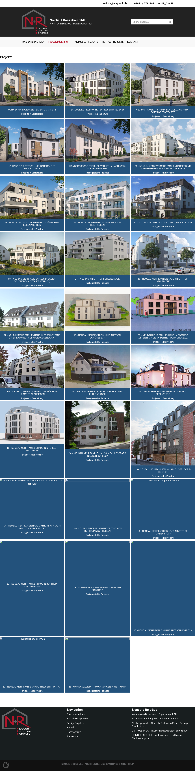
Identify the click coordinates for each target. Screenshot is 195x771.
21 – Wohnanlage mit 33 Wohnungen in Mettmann (97, 687)
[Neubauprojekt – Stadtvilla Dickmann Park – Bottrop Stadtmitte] (163, 84)
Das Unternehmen (33, 41)
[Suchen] (170, 21)
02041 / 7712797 (144, 3)
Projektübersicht (59, 41)
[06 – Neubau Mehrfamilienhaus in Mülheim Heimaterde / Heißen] (32, 366)
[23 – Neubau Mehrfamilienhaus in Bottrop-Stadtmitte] (163, 253)
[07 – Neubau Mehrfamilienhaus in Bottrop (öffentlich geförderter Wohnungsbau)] (163, 310)
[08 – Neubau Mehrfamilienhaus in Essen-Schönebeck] (97, 310)
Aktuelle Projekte (86, 41)
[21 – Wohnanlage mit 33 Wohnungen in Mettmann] (97, 660)
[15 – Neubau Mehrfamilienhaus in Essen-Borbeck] (163, 583)
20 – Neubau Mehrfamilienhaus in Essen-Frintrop (32, 687)
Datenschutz (74, 732)
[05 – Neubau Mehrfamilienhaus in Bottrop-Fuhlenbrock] (97, 366)
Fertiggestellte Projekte (97, 173)
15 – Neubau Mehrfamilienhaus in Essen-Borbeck (163, 630)
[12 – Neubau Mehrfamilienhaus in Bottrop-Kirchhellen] (32, 560)
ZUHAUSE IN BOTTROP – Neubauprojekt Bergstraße (160, 730)
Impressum (73, 736)
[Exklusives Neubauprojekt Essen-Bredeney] (97, 84)
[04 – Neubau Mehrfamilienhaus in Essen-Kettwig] (163, 197)
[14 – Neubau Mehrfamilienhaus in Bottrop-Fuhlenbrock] (163, 503)
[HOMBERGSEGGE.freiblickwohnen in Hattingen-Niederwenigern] (97, 140)
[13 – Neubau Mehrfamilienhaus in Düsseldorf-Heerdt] (163, 433)
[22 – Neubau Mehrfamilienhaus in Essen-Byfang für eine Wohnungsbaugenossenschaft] (32, 310)
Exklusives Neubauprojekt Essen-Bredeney (97, 110)
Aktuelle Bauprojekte (78, 718)
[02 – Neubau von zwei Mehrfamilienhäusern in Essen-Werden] (32, 197)
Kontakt (132, 41)
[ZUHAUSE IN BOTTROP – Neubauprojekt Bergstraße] (32, 140)
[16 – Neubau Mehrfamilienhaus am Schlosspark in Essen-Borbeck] (97, 425)
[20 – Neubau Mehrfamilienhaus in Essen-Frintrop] (32, 660)
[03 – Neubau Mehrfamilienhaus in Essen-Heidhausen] (97, 197)
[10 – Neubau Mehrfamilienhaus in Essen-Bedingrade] (163, 366)
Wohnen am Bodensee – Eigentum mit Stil (32, 110)
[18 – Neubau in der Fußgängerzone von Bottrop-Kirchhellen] (97, 502)
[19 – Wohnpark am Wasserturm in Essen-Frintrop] (97, 562)
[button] (6, 765)
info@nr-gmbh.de (116, 3)
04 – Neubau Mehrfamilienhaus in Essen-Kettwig (163, 222)
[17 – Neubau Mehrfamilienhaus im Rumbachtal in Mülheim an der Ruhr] (32, 500)
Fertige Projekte (113, 41)
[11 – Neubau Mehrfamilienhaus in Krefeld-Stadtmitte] (32, 422)
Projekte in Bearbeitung (32, 114)
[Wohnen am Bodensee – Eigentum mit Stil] (32, 84)
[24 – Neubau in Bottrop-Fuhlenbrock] (97, 253)
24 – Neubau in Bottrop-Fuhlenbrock (97, 279)
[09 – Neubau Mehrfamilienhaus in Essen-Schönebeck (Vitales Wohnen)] (32, 253)
